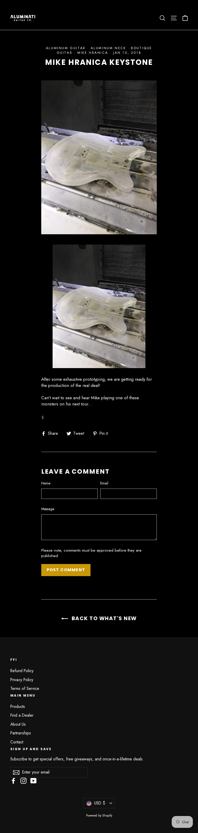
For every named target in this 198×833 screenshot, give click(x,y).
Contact (16, 742)
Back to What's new (103, 618)
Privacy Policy (21, 680)
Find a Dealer (22, 715)
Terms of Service (24, 688)
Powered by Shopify (99, 815)
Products (17, 706)
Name (45, 483)
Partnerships (20, 733)
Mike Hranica (92, 52)
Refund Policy (22, 671)
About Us (18, 724)
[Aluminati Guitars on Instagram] (23, 780)
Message (47, 509)
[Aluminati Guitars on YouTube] (33, 780)
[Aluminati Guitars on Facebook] (13, 780)
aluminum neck (108, 48)
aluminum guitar (66, 48)
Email (104, 483)
